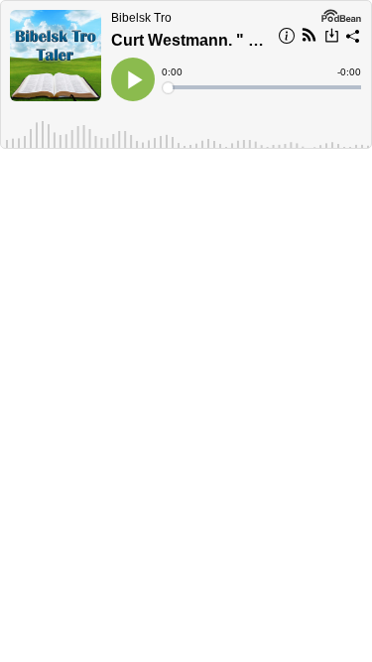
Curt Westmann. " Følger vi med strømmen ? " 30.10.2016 (188, 40)
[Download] (331, 38)
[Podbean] (341, 14)
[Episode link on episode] (55, 55)
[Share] (353, 39)
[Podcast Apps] (309, 38)
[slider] (263, 87)
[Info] (287, 39)
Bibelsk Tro (141, 18)
